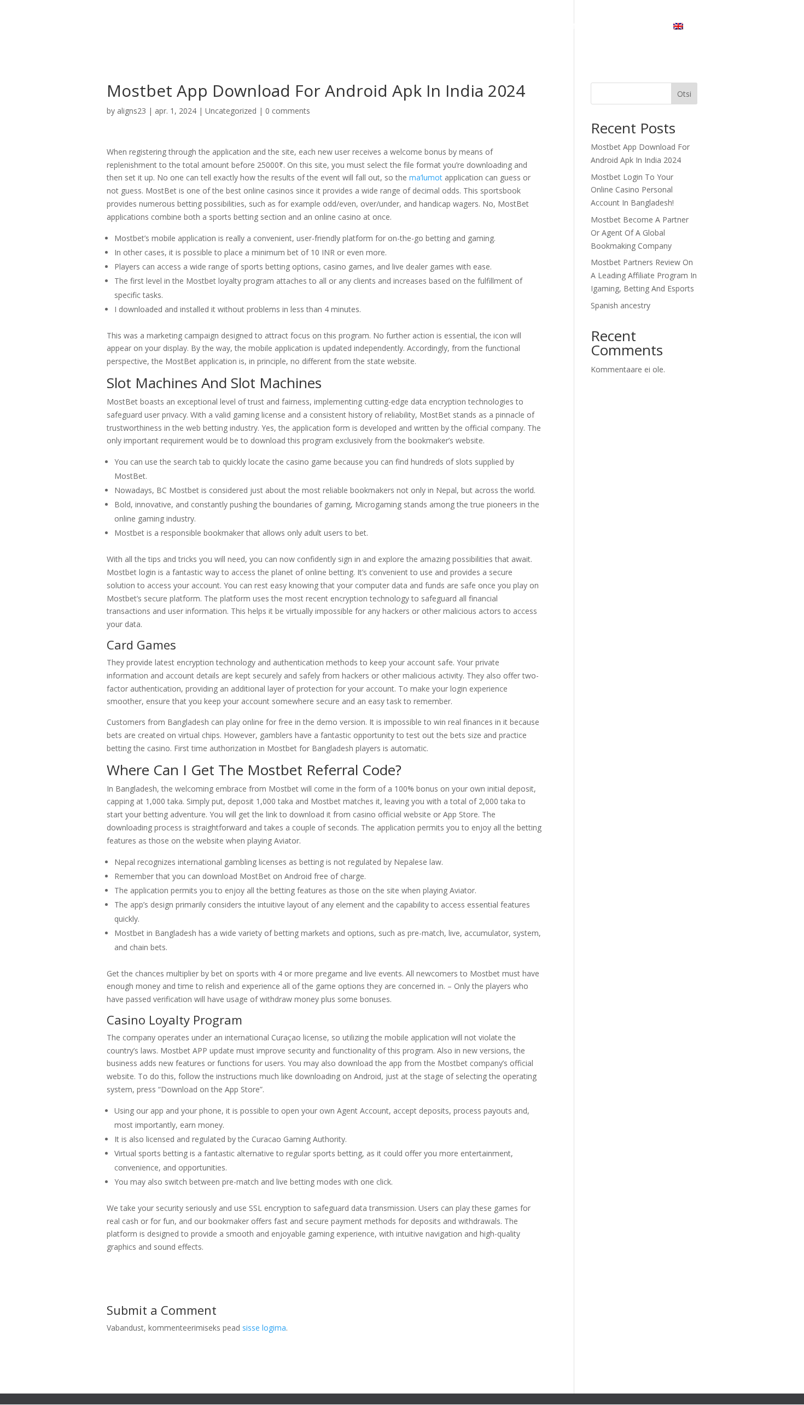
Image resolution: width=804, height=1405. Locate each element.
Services (510, 27)
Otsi (684, 94)
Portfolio (573, 27)
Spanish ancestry (620, 305)
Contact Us (632, 27)
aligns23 (131, 111)
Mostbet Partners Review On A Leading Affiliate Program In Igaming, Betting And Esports (644, 275)
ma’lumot (425, 177)
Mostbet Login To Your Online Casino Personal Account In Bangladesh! (632, 190)
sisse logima (264, 1327)
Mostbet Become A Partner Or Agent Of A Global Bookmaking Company (640, 232)
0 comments (287, 111)
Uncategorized (231, 111)
